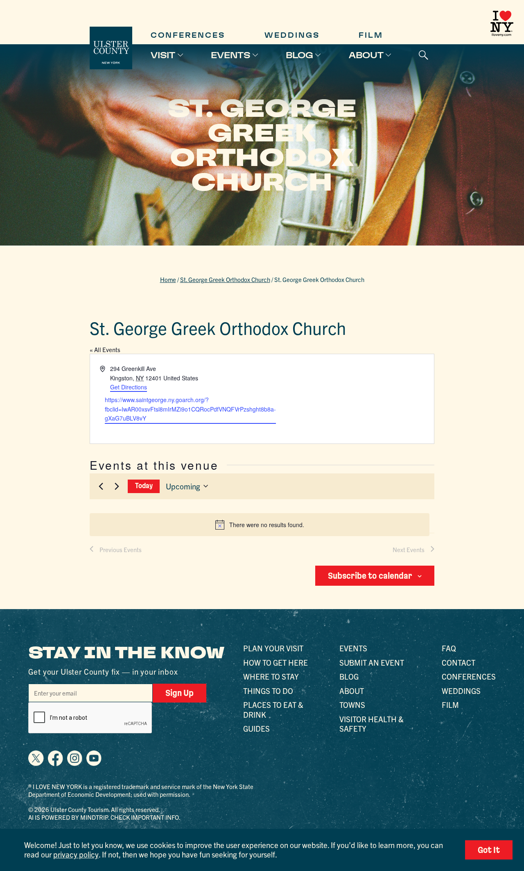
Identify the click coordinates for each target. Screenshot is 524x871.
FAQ (449, 648)
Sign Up (179, 693)
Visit (163, 55)
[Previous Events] (101, 486)
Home (168, 279)
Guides (256, 728)
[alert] (259, 524)
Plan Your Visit (273, 648)
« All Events (105, 349)
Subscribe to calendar (370, 575)
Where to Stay (271, 676)
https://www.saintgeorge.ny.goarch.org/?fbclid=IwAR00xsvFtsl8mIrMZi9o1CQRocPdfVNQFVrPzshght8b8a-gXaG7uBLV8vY (190, 409)
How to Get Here (275, 662)
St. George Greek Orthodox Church (225, 279)
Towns (352, 705)
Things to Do (268, 691)
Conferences (188, 35)
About (366, 55)
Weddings (292, 35)
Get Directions (128, 387)
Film (371, 35)
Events (230, 55)
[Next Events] (117, 486)
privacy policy (76, 854)
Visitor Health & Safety (371, 723)
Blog (299, 55)
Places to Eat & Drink (273, 709)
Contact (458, 662)
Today (144, 485)
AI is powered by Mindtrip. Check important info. (104, 817)
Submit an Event (371, 662)
